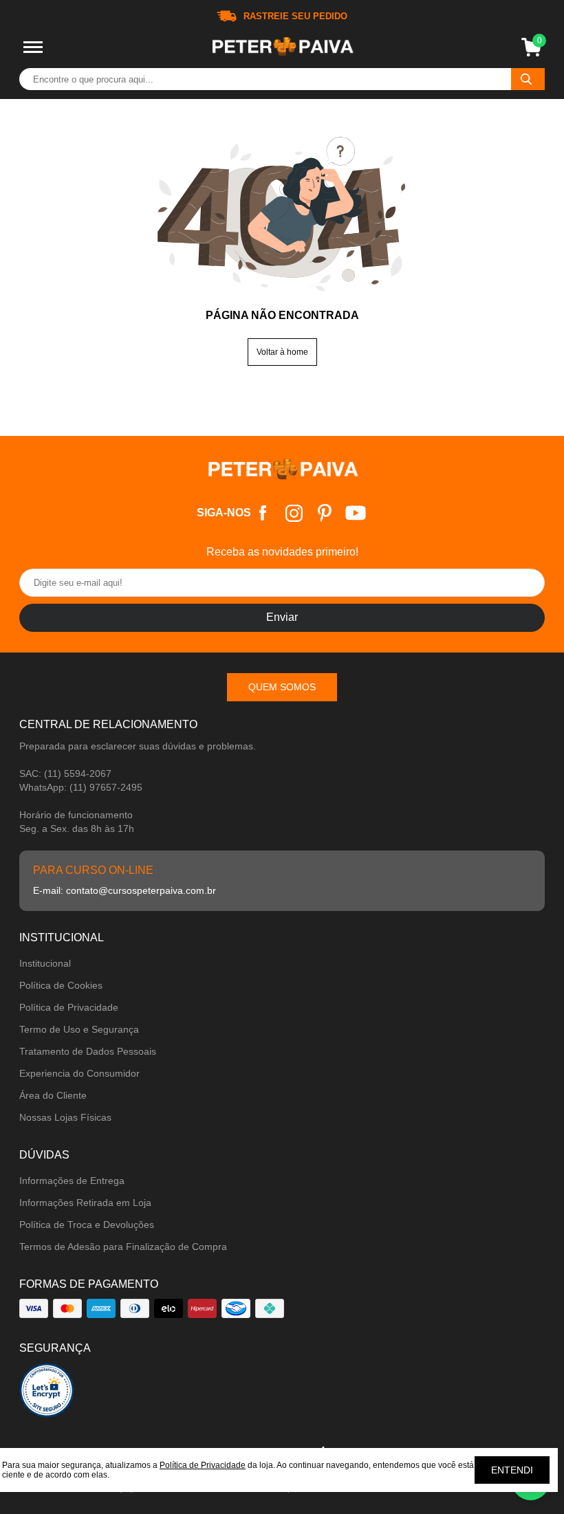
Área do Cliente (53, 1095)
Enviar (282, 617)
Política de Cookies (60, 985)
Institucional (45, 963)
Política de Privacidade (68, 1007)
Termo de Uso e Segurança (79, 1029)
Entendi (512, 1469)
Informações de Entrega (71, 1180)
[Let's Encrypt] (46, 1394)
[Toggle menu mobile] (33, 47)
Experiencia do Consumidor (79, 1073)
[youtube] (356, 513)
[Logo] (282, 47)
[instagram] (294, 513)
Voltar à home (282, 352)
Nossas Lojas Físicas (65, 1117)
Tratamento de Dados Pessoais (87, 1051)
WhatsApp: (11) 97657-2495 (80, 787)
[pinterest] (325, 513)
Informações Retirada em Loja (85, 1202)
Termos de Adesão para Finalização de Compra (123, 1246)
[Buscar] (528, 79)
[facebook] (263, 513)
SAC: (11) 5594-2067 (65, 773)
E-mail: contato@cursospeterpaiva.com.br (124, 890)
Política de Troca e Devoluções (86, 1224)
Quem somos (282, 686)
